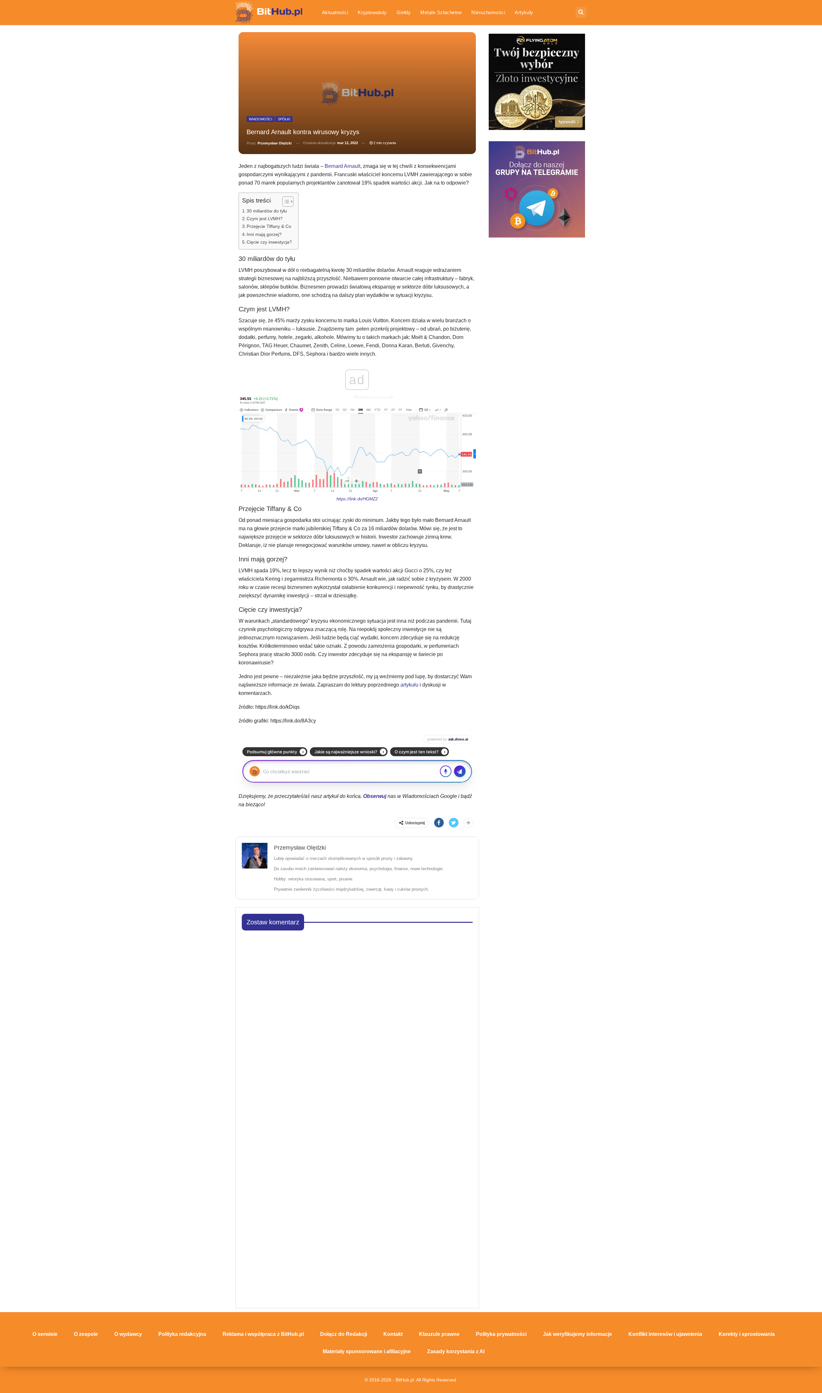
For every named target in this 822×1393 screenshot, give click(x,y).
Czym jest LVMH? (265, 218)
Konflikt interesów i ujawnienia (665, 1334)
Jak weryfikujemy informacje (577, 1334)
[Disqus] (357, 1016)
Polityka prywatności (501, 1334)
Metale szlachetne (441, 12)
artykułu (409, 685)
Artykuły (524, 12)
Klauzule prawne (439, 1334)
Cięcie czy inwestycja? (269, 242)
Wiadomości (260, 119)
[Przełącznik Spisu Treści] (284, 201)
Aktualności (335, 12)
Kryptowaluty (372, 12)
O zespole (86, 1334)
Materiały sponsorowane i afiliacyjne (367, 1351)
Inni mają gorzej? (264, 234)
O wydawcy (128, 1334)
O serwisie (44, 1334)
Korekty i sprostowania (747, 1334)
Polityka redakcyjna (182, 1334)
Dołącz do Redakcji (343, 1334)
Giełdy (404, 12)
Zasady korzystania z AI (456, 1351)
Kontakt (393, 1334)
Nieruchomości (488, 12)
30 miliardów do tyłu (267, 210)
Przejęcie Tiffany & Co (269, 226)
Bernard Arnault (342, 166)
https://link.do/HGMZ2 (357, 499)
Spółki (284, 119)
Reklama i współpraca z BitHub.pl (263, 1334)
